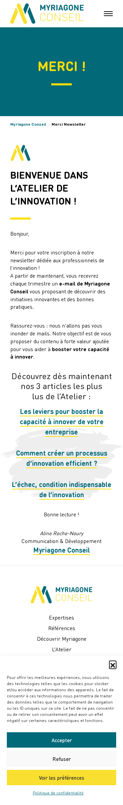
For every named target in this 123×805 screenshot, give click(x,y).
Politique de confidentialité (58, 792)
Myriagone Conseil (28, 124)
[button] (112, 664)
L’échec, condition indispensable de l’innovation (61, 489)
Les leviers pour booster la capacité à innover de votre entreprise (62, 421)
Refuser (62, 758)
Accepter (62, 740)
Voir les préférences (61, 777)
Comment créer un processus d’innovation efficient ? (61, 458)
